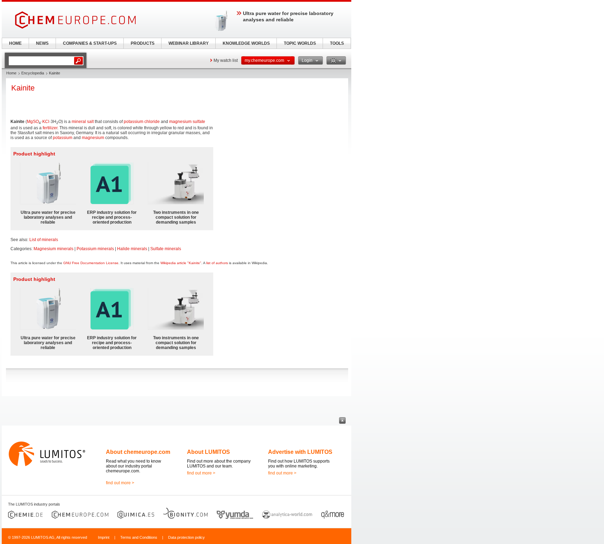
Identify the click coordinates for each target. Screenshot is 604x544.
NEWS (42, 43)
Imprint (103, 537)
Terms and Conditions (138, 537)
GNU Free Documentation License (90, 263)
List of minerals (43, 239)
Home (11, 73)
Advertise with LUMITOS (300, 452)
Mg (30, 121)
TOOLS (337, 43)
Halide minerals (132, 248)
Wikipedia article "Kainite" (180, 263)
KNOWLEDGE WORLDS (246, 43)
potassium (62, 137)
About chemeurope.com (138, 452)
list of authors (217, 263)
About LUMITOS (208, 452)
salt (90, 121)
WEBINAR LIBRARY (188, 43)
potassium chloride (142, 121)
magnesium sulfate (187, 121)
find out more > (120, 482)
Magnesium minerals (53, 248)
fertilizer (50, 127)
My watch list (226, 60)
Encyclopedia (32, 73)
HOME (15, 43)
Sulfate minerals (165, 248)
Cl (47, 121)
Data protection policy (186, 537)
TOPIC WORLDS (300, 43)
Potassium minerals (95, 248)
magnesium (93, 137)
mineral (79, 121)
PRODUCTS (142, 43)
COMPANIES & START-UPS (90, 43)
